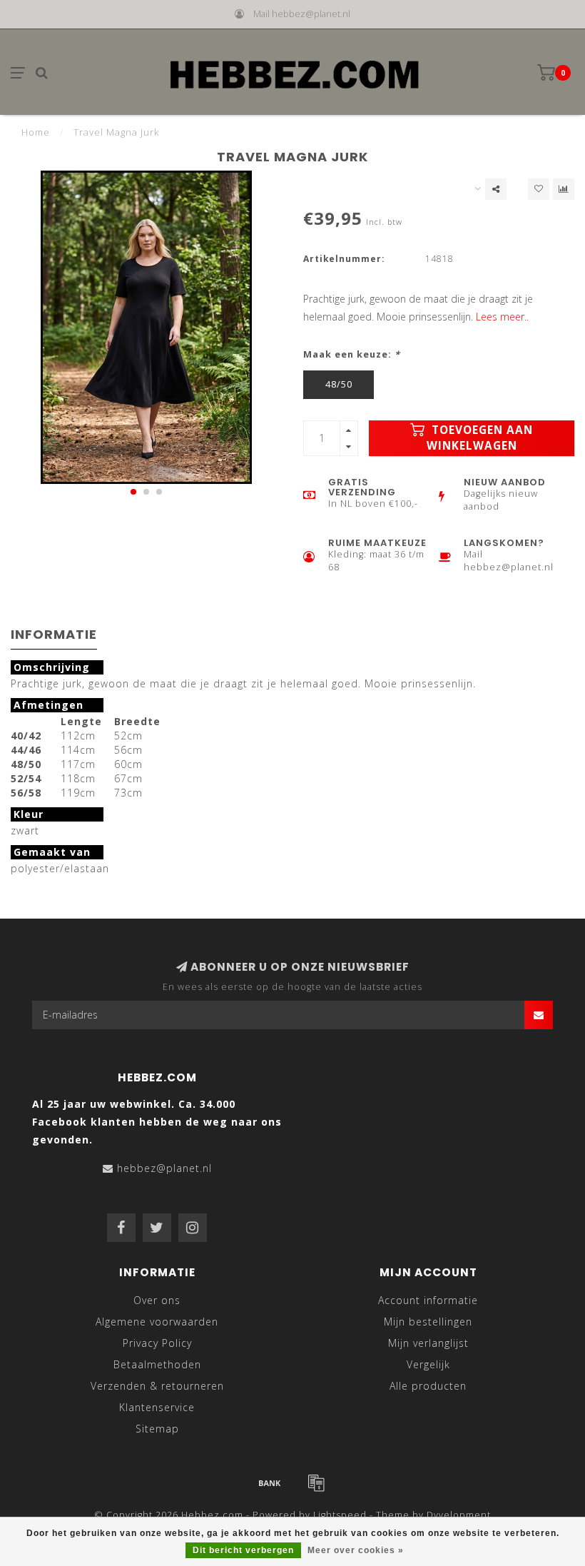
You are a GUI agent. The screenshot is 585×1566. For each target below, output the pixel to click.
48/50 (338, 384)
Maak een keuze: (351, 354)
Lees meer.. (502, 316)
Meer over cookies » (355, 1550)
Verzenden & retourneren (157, 1386)
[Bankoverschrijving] (270, 1482)
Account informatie (428, 1300)
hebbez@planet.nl (164, 1168)
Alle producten (428, 1386)
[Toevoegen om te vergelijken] (563, 189)
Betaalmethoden (157, 1364)
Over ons (156, 1300)
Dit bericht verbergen (243, 1550)
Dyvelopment (459, 1515)
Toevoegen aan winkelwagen (480, 438)
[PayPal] (316, 1482)
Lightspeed (340, 1515)
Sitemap (157, 1428)
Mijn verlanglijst (428, 1343)
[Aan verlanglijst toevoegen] (538, 189)
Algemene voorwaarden (157, 1321)
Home (35, 132)
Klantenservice (157, 1407)
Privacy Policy (157, 1343)
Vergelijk (428, 1364)
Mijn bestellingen (428, 1321)
